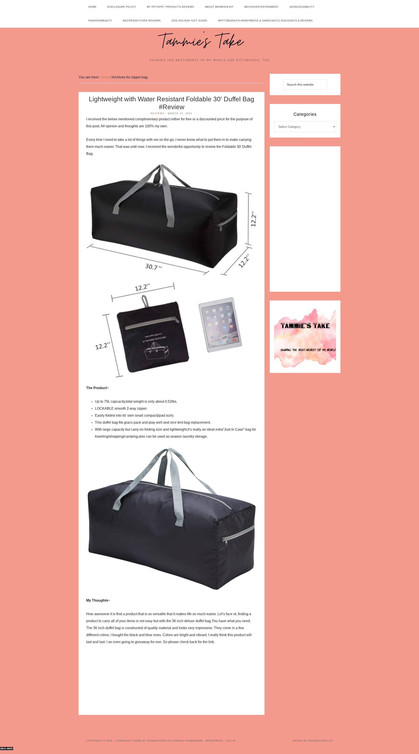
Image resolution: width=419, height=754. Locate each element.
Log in (230, 740)
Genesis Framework (187, 740)
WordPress (214, 740)
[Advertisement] (171, 682)
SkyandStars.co (320, 740)
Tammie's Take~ (209, 41)
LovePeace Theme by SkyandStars (140, 740)
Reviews (157, 113)
